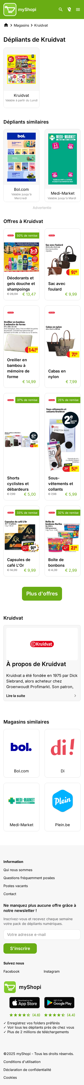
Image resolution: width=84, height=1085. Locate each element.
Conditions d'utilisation (21, 1062)
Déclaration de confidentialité (27, 1070)
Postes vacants (15, 886)
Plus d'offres (42, 593)
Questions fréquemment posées (29, 878)
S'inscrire (20, 948)
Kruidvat (41, 25)
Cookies (10, 1077)
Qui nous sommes (17, 870)
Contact (9, 894)
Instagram (52, 971)
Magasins (21, 25)
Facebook (11, 971)
